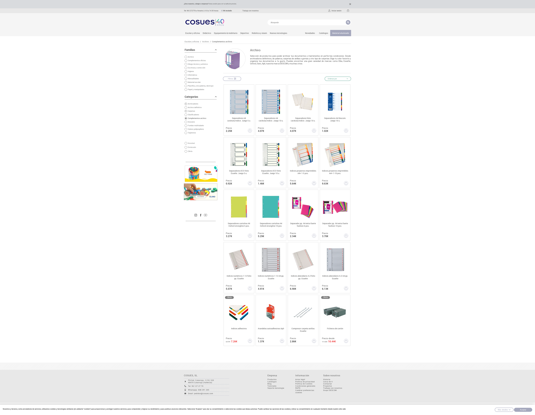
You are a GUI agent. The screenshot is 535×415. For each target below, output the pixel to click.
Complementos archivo (222, 41)
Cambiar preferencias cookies (304, 391)
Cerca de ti (328, 382)
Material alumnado (340, 33)
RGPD (297, 388)
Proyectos (327, 386)
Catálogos (323, 33)
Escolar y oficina (192, 33)
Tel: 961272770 (190, 11)
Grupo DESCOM (330, 390)
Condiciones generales (305, 386)
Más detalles (503, 410)
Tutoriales (272, 386)
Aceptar (523, 410)
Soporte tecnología (276, 388)
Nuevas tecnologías (278, 33)
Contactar (327, 384)
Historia (326, 379)
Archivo (205, 41)
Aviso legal (300, 379)
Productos (272, 379)
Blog (270, 384)
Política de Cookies (303, 384)
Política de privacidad (305, 382)
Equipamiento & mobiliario (225, 33)
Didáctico (207, 33)
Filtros (231, 78)
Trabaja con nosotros (250, 11)
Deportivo (244, 33)
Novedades (310, 33)
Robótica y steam (259, 33)
